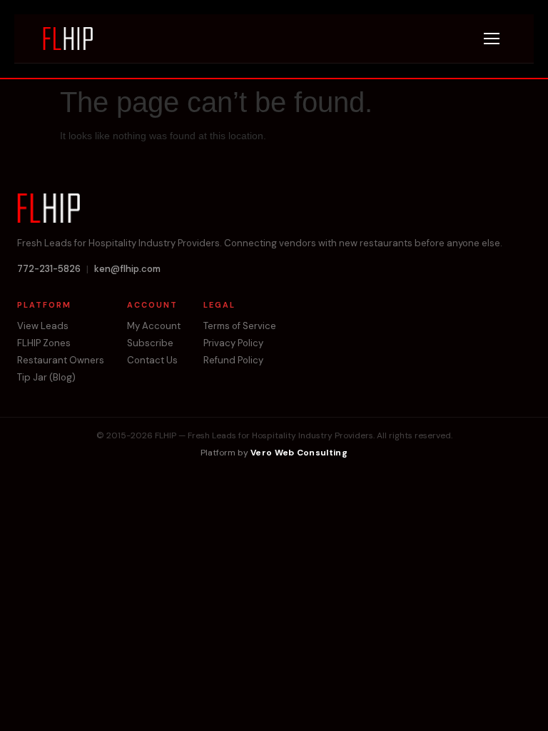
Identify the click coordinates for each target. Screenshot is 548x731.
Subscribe (150, 343)
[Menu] (491, 38)
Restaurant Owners (60, 361)
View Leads (42, 326)
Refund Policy (233, 361)
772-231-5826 (49, 269)
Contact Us (152, 361)
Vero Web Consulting (298, 452)
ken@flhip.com (127, 269)
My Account (154, 326)
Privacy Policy (233, 343)
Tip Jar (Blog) (46, 378)
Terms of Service (239, 326)
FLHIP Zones (44, 343)
